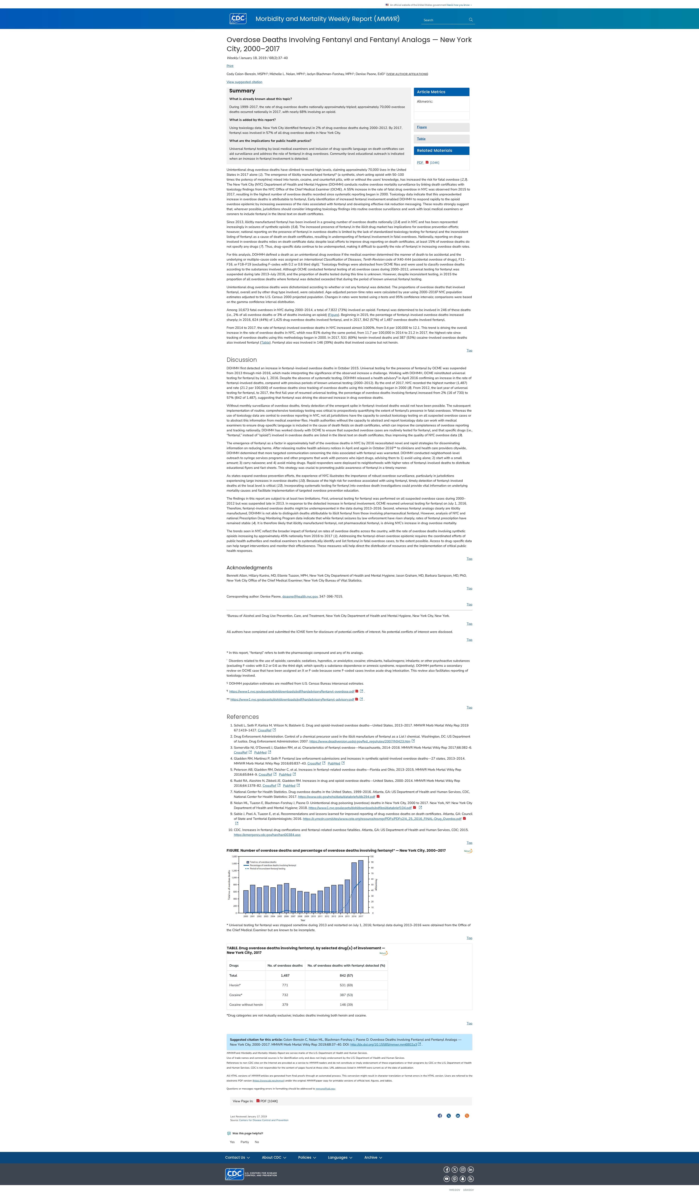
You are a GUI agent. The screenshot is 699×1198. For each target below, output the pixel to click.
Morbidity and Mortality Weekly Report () (328, 19)
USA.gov (468, 1190)
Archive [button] (371, 1157)
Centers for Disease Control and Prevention (264, 1120)
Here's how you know (458, 5)
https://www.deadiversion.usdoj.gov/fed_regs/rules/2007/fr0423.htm (359, 741)
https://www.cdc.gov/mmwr (268, 1080)
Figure (333, 315)
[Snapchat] (463, 1179)
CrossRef (264, 730)
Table (265, 342)
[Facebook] (447, 1170)
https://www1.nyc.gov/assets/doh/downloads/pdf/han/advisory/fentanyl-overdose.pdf (291, 691)
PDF (428, 162)
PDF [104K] (269, 1101)
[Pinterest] (455, 1179)
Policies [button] (305, 1157)
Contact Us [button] (235, 1157)
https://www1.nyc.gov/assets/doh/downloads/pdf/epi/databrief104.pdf (360, 808)
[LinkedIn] (471, 1170)
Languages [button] (338, 1157)
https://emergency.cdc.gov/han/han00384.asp (267, 835)
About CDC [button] (272, 1157)
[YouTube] (447, 1179)
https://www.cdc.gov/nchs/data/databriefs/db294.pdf (336, 797)
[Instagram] (463, 1170)
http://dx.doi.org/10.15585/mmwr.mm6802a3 (383, 1044)
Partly (245, 1142)
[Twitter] (455, 1170)
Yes (232, 1142)
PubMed (260, 752)
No (257, 1142)
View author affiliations (407, 74)
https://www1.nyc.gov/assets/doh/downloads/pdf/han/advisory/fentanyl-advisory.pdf (292, 699)
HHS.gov (454, 1190)
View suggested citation (244, 82)
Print (230, 66)
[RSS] (471, 1179)
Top (469, 350)
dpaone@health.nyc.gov (300, 596)
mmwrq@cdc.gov (325, 1088)
